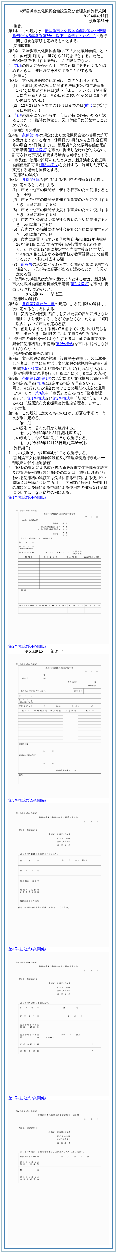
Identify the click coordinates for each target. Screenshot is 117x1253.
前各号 (26, 264)
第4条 (40, 393)
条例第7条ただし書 (38, 304)
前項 (18, 65)
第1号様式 (36, 398)
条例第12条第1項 (36, 378)
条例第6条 (30, 179)
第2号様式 (61, 398)
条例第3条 (30, 135)
